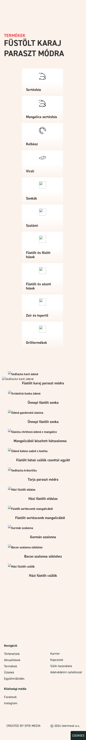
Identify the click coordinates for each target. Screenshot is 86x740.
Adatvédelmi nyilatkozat (66, 672)
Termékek (10, 666)
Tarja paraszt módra (43, 479)
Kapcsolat (56, 660)
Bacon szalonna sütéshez (43, 556)
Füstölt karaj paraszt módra (43, 383)
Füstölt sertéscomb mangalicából (40, 517)
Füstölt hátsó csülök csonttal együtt (43, 460)
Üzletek (9, 672)
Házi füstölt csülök (43, 575)
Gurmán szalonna (43, 537)
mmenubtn (77, 5)
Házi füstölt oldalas (43, 498)
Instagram (10, 703)
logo (8, 7)
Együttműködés (14, 678)
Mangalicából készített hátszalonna (40, 441)
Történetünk (12, 654)
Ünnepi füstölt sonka (43, 402)
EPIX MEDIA (32, 726)
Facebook (10, 697)
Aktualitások (12, 660)
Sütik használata (61, 666)
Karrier (55, 653)
